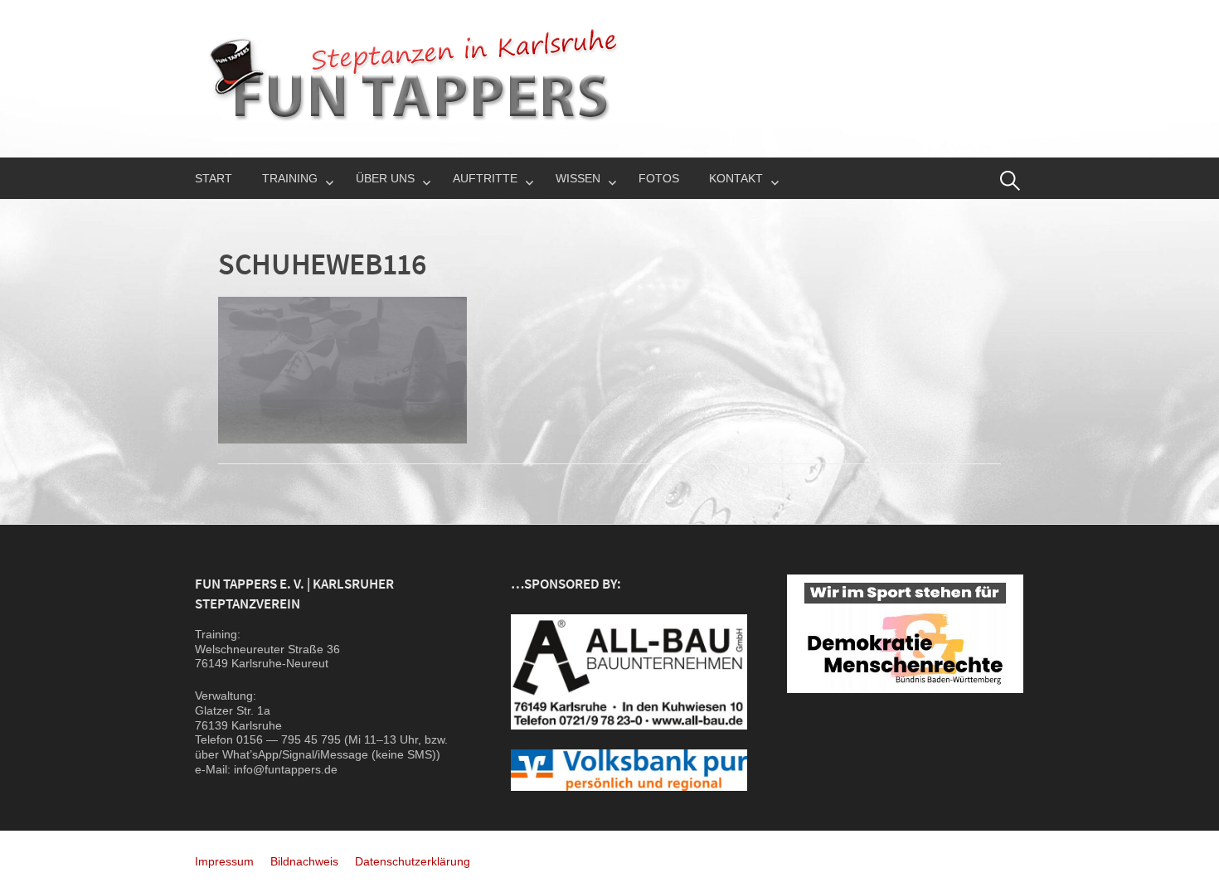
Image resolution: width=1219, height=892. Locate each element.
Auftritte (485, 178)
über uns (385, 178)
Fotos (659, 178)
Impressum (224, 861)
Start (213, 178)
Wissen (578, 178)
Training (290, 178)
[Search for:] (1010, 180)
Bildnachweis (304, 861)
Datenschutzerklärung (412, 861)
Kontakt (736, 178)
